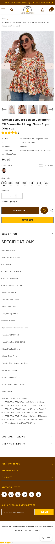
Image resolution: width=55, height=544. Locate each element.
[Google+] (11, 494)
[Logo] (27, 9)
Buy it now (27, 220)
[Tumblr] (31, 494)
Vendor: (4, 139)
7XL (18, 183)
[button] (9, 132)
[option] (27, 66)
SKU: (3, 143)
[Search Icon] (11, 9)
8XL (25, 183)
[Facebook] (4, 494)
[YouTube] (38, 494)
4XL (46, 183)
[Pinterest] (24, 494)
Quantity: (5, 191)
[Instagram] (18, 494)
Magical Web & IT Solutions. (29, 530)
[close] (52, 2)
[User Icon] (42, 9)
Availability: (6, 146)
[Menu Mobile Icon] (3, 10)
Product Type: (7, 150)
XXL (31, 183)
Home (3, 19)
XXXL (39, 183)
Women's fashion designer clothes (34, 139)
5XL (4, 183)
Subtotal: (5, 202)
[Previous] (5, 66)
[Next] (49, 66)
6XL (11, 183)
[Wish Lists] (44, 210)
